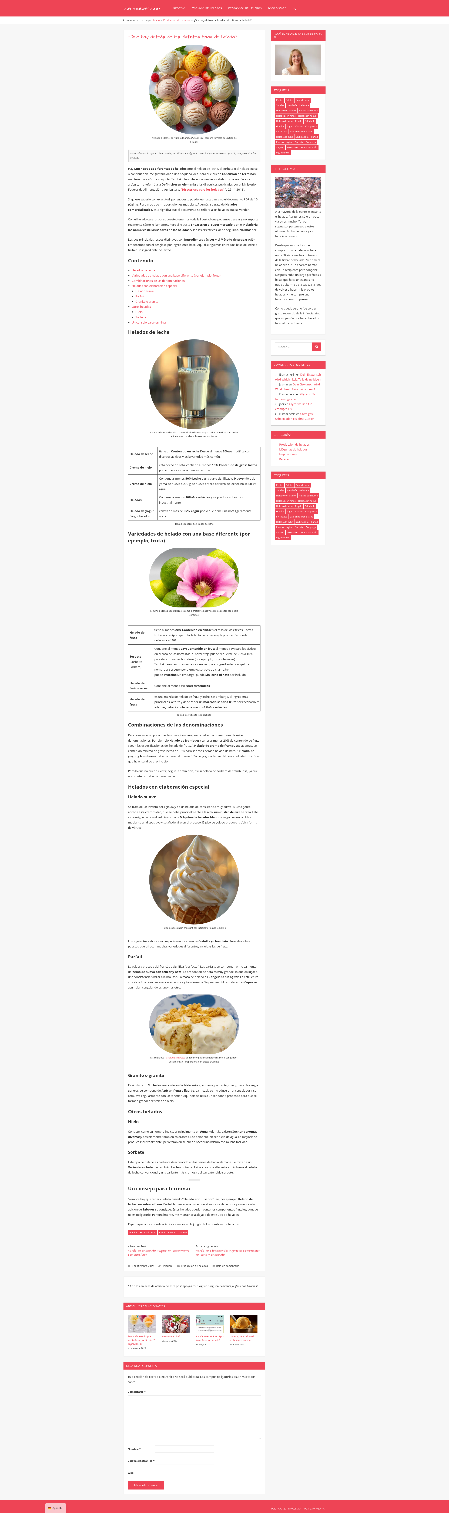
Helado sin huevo (307, 115)
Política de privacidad (285, 1509)
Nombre (134, 1449)
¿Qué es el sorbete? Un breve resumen (242, 1338)
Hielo (139, 312)
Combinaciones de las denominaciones (158, 281)
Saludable (310, 121)
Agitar (289, 142)
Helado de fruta (284, 121)
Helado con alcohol (286, 110)
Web (131, 1472)
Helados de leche (143, 270)
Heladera (167, 1265)
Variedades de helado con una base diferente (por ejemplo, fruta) (176, 275)
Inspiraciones (277, 8)
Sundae (280, 105)
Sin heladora (302, 136)
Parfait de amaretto (175, 1057)
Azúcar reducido (308, 147)
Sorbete (140, 317)
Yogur (290, 126)
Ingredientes (282, 152)
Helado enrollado (171, 1336)
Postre (279, 100)
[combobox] (294, 346)
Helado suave (144, 291)
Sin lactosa (281, 131)
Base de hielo (303, 100)
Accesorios (292, 147)
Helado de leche (147, 1232)
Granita (133, 1232)
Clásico (299, 126)
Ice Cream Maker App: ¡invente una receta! (210, 1338)
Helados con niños (286, 115)
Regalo (298, 121)
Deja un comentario (227, 1265)
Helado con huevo (308, 110)
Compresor (311, 126)
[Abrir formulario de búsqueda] (294, 8)
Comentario (137, 1391)
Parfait (139, 296)
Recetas (179, 8)
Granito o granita (146, 302)
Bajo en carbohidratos (301, 131)
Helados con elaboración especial (154, 286)
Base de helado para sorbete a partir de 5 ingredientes (141, 1340)
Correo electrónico (141, 1460)
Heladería (292, 105)
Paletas (172, 1232)
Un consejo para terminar (149, 322)
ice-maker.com (142, 8)
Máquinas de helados (207, 8)
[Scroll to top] (441, 1505)
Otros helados (141, 307)
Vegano (280, 147)
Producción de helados (245, 8)
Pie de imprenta (314, 1509)
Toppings (311, 142)
